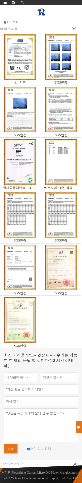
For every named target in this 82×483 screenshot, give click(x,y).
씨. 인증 (20, 82)
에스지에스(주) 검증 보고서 (62, 187)
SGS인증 (61, 82)
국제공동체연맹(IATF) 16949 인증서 (21, 187)
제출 (11, 448)
